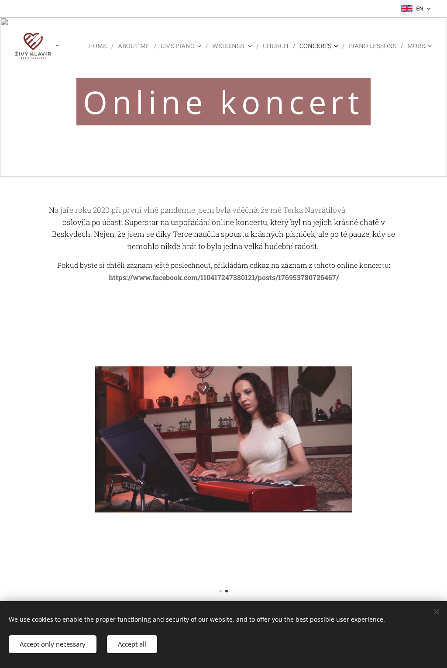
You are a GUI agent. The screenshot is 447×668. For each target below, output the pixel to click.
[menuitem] (99, 46)
